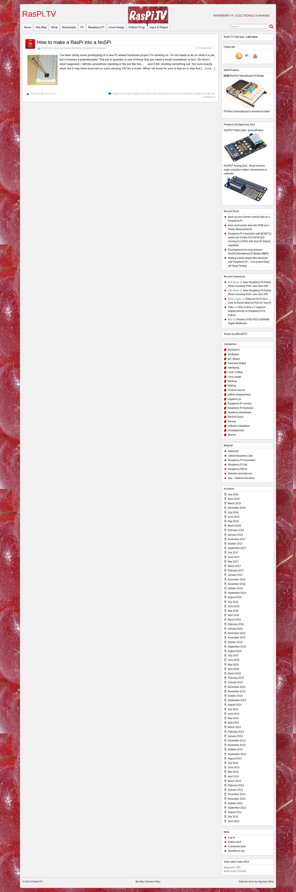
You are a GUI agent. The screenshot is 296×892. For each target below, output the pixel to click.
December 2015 (236, 633)
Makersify (233, 451)
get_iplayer (234, 358)
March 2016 (234, 619)
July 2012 (233, 816)
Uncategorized (236, 430)
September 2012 (237, 807)
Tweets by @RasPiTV (235, 334)
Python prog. (137, 27)
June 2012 (233, 821)
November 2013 (236, 745)
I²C (82, 27)
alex (43, 93)
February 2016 (236, 624)
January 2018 (235, 534)
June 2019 (233, 499)
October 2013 (235, 749)
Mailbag (232, 381)
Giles (231, 307)
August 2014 (235, 704)
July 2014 (233, 709)
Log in (231, 837)
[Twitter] (247, 56)
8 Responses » (205, 48)
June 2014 (233, 713)
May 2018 (233, 521)
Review (232, 421)
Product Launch (236, 390)
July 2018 (233, 512)
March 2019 (234, 503)
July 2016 (233, 602)
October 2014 (235, 695)
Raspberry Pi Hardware (94, 48)
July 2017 (233, 552)
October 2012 (235, 803)
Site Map (41, 27)
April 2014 (233, 722)
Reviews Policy (153, 881)
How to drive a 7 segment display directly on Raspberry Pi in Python (247, 311)
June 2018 (233, 516)
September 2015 (237, 646)
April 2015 (233, 669)
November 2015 (236, 637)
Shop (54, 27)
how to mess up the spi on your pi (161, 93)
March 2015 (234, 673)
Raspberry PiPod (237, 469)
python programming (239, 394)
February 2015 (236, 678)
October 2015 (235, 642)
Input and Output (62, 48)
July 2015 (233, 655)
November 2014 (236, 691)
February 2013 (236, 785)
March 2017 (234, 566)
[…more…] (208, 68)
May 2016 (233, 610)
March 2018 (234, 525)
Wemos (232, 434)
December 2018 (236, 507)
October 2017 (235, 543)
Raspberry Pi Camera (239, 403)
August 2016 (235, 597)
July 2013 (233, 763)
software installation (238, 426)
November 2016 (236, 584)
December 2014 (236, 687)
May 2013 (233, 771)
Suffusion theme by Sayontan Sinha (256, 881)
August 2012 (235, 812)
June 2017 (233, 557)
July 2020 (233, 494)
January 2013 (235, 789)
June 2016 (233, 606)
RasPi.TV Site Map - (241, 36)
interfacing (76, 48)
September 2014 (237, 700)
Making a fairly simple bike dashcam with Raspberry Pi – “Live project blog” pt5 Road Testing (249, 262)
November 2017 (236, 539)
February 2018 (236, 530)
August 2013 (235, 758)
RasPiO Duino (235, 416)
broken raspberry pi (134, 93)
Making (232, 385)
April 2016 (233, 615)
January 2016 (235, 628)
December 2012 (236, 794)
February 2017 (236, 570)
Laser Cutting (235, 372)
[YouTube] (255, 56)
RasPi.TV (39, 13)
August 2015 (235, 651)
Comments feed (236, 846)
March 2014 (234, 727)
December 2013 (236, 740)
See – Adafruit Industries (241, 478)
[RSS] (239, 56)
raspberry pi (96, 27)
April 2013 (233, 776)
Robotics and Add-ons (240, 473)
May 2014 (233, 718)
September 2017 (237, 548)
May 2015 (233, 664)
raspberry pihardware (239, 412)
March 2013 (234, 781)
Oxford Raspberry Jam (240, 455)
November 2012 (236, 798)
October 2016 (235, 588)
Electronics (47, 48)
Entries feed (234, 842)
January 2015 (235, 682)
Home (27, 27)
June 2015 (233, 660)
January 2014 (235, 736)
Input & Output (159, 27)
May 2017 (233, 561)
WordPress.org (236, 850)
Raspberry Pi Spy (237, 464)
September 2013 (237, 754)
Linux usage (116, 27)
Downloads (69, 27)
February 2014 (236, 731)
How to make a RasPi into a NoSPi (74, 42)
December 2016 (236, 579)
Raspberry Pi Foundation (242, 460)
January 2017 (235, 575)
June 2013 (233, 767)
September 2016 (237, 592)
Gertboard (233, 354)
